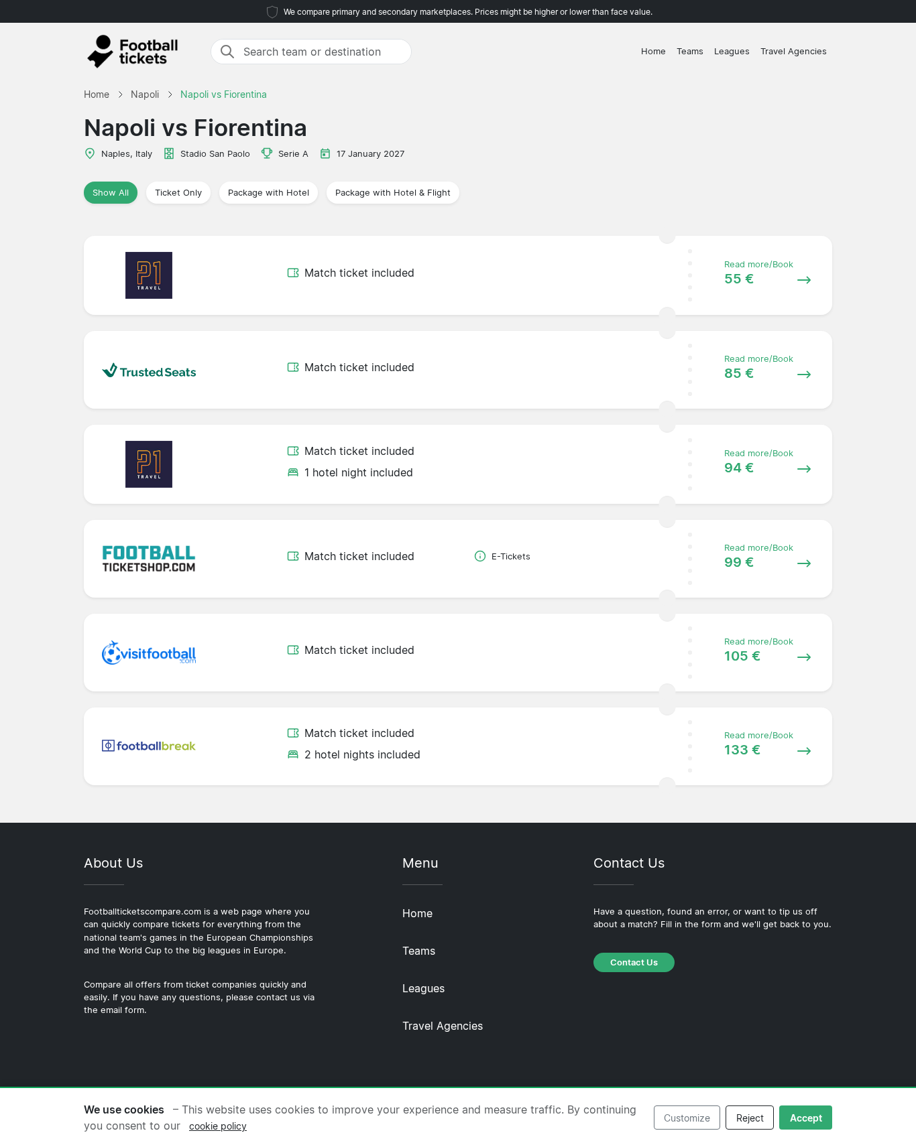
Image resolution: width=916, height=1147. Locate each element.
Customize (687, 1118)
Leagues (732, 51)
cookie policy (218, 1126)
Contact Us (634, 962)
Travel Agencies (793, 51)
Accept (806, 1118)
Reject (750, 1118)
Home (653, 51)
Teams (690, 51)
